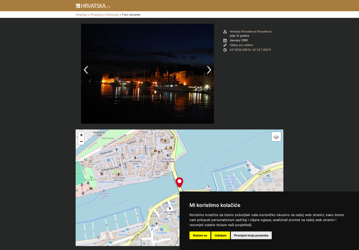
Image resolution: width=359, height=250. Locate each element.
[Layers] (276, 136)
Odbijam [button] (221, 235)
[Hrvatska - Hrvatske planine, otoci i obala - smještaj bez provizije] (93, 5)
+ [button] (81, 135)
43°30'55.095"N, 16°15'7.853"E (250, 49)
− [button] (81, 141)
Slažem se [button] (200, 235)
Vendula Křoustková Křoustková (251, 31)
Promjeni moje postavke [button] (251, 235)
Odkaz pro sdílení (241, 45)
